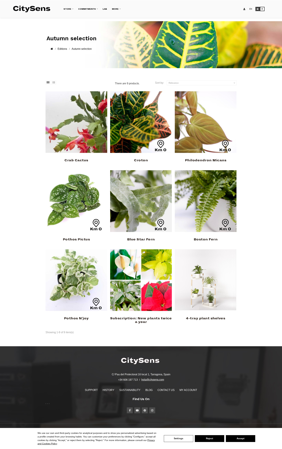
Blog (149, 390)
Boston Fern (206, 239)
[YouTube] (137, 410)
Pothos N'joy (76, 318)
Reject (209, 438)
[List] (53, 82)
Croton (141, 160)
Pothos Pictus (76, 239)
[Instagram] (152, 410)
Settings (178, 438)
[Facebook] (130, 410)
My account (188, 390)
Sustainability (130, 390)
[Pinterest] (145, 410)
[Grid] (48, 82)
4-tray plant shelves (205, 318)
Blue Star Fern (141, 239)
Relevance (202, 83)
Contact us (166, 390)
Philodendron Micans (206, 160)
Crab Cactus (76, 160)
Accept (241, 438)
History (108, 390)
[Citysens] (33, 9)
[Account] (244, 9)
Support (91, 390)
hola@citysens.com (152, 379)
